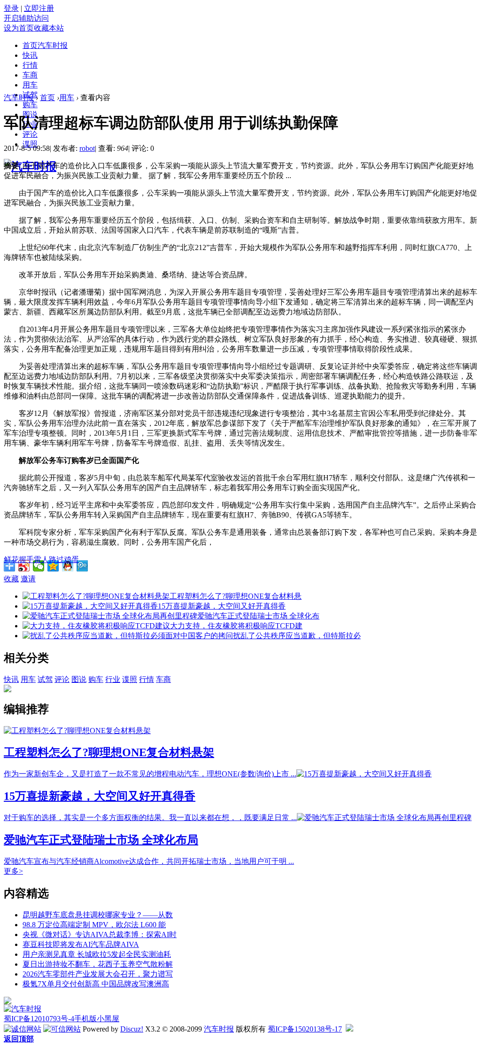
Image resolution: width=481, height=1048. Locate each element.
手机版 (85, 1019)
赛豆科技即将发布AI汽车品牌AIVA (81, 944)
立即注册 (39, 8)
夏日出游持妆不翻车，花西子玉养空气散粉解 (98, 964)
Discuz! (131, 1029)
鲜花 (11, 559)
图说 (78, 679)
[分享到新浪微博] (24, 565)
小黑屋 (108, 1019)
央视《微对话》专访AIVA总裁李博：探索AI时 (100, 935)
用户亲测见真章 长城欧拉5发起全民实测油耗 (97, 954)
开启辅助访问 (26, 18)
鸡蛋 (71, 559)
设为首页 (19, 28)
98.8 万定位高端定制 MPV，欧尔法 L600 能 (94, 925)
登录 (11, 8)
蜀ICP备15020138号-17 (305, 1029)
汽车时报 (19, 98)
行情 (30, 65)
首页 (45, 45)
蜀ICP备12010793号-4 (39, 1019)
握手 (26, 559)
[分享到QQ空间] (53, 565)
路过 (56, 559)
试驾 (45, 679)
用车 (30, 85)
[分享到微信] (39, 565)
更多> (13, 871)
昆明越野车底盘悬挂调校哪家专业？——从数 (98, 915)
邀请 (28, 579)
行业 (112, 679)
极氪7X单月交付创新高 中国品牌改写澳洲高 (96, 984)
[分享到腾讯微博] (82, 565)
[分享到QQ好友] (68, 565)
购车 (30, 105)
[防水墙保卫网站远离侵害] (349, 1029)
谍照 (129, 679)
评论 (30, 134)
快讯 (30, 55)
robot (87, 148)
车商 (30, 75)
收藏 (11, 579)
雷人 (41, 559)
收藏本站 (49, 28)
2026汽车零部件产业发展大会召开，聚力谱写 (98, 974)
